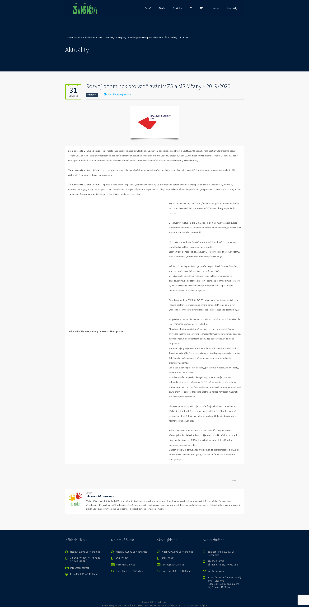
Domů (148, 8)
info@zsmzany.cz (79, 567)
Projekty (91, 95)
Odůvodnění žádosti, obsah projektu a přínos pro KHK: (97, 331)
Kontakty (232, 8)
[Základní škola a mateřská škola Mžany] (84, 8)
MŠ (201, 8)
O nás (162, 8)
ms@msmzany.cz (125, 564)
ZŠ (190, 8)
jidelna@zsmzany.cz (173, 564)
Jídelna (215, 8)
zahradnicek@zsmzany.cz (100, 496)
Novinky (177, 8)
